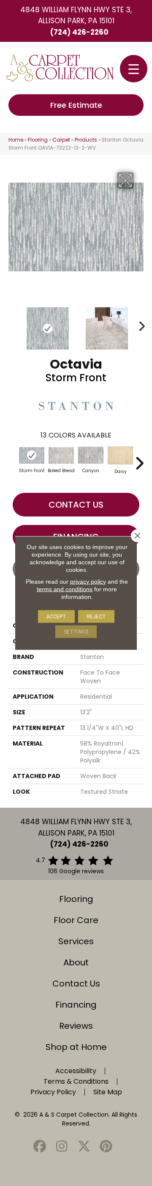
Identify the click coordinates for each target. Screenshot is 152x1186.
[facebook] (40, 1147)
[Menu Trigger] (133, 68)
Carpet (61, 140)
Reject (96, 617)
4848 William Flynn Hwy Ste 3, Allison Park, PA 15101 (76, 15)
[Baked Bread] (61, 455)
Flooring (38, 140)
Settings (76, 632)
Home (15, 140)
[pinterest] (106, 1147)
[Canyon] (91, 455)
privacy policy (88, 581)
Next (139, 324)
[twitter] (84, 1147)
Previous (12, 324)
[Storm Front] (31, 455)
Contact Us (76, 505)
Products (86, 140)
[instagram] (62, 1147)
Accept (56, 617)
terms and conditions (64, 589)
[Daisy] (120, 455)
